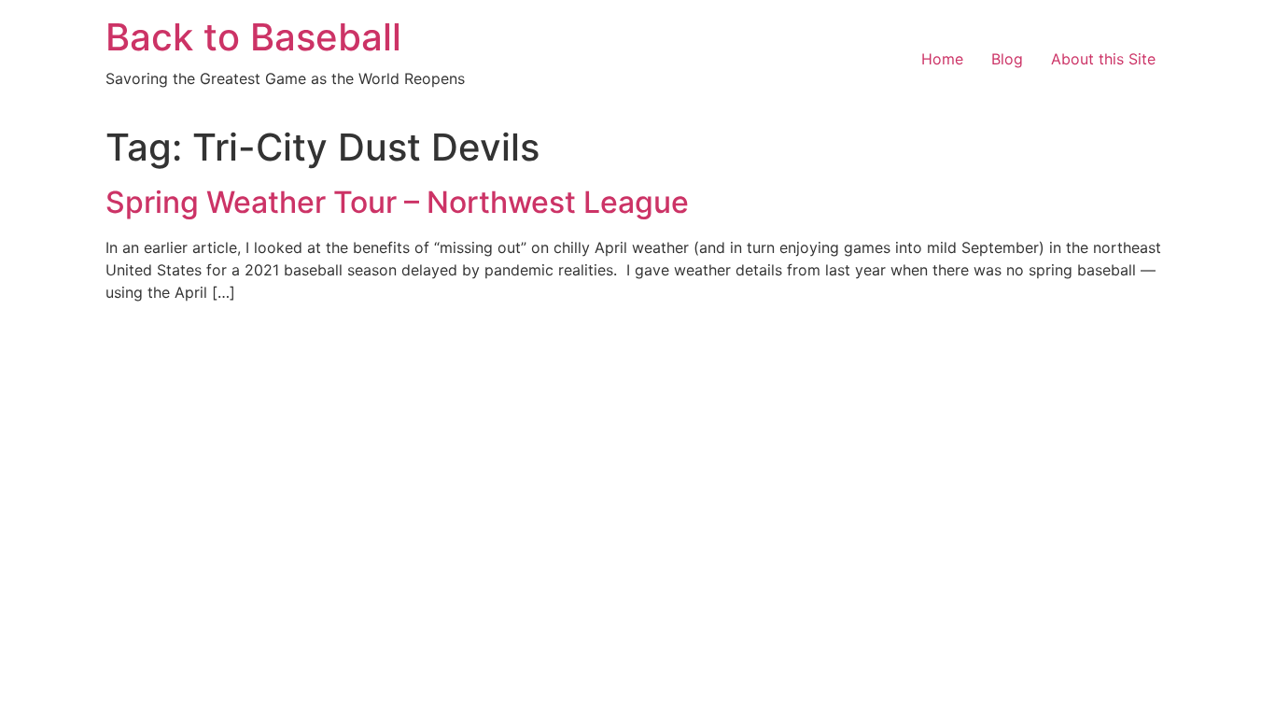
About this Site (1103, 58)
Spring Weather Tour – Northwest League (397, 202)
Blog (1007, 58)
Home (942, 58)
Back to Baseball (253, 37)
